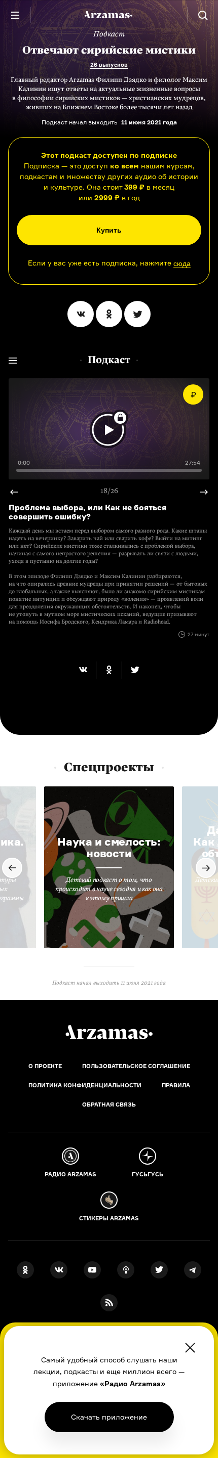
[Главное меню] (15, 15)
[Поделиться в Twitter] (137, 314)
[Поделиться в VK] (80, 314)
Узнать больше (109, 1416)
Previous (200, 492)
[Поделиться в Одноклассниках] (109, 314)
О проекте (45, 1066)
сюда (182, 263)
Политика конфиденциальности (84, 1085)
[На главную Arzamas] (109, 15)
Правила (176, 1085)
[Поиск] (203, 15)
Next (18, 492)
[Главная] (109, 1032)
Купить (109, 230)
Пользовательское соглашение (136, 1066)
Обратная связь (109, 1104)
